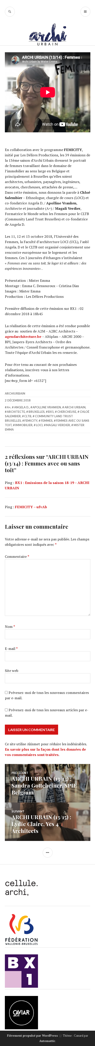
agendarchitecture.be (23, 336)
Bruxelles (36, 411)
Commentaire (17, 556)
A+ (9, 407)
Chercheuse (66, 411)
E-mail (11, 648)
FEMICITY (30, 420)
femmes (47, 420)
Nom (10, 626)
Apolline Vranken (46, 407)
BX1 (51, 411)
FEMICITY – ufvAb (31, 506)
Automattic (47, 1041)
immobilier (23, 425)
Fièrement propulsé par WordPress (32, 1036)
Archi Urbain (75, 407)
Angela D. (21, 407)
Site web (11, 670)
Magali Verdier (58, 425)
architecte (16, 411)
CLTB (27, 416)
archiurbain (15, 393)
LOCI (39, 425)
